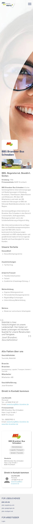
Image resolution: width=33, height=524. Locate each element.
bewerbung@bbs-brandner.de (18, 404)
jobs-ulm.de (6, 502)
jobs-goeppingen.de (8, 508)
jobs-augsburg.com (8, 505)
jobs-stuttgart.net (7, 511)
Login (3, 521)
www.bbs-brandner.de (10, 424)
